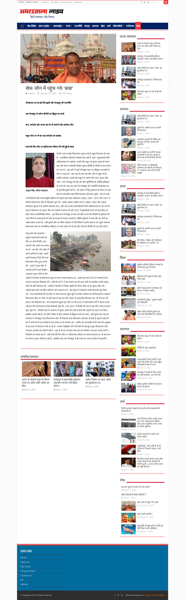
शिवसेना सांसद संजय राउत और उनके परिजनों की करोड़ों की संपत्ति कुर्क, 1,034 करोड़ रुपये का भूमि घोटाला (150, 463)
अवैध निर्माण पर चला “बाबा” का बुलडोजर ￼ (98, 381)
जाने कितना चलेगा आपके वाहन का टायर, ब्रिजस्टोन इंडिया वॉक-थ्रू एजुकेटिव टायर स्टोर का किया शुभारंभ (149, 422)
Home (22, 26)
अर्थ (109, 26)
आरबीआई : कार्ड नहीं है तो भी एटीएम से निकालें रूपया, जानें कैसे (149, 448)
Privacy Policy (66, 2)
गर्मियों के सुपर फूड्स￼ (146, 347)
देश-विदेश (31, 26)
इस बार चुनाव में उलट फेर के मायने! (135, 487)
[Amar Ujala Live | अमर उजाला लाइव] (41, 13)
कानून (87, 26)
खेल (103, 26)
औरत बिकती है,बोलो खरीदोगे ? (133, 494)
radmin (31, 93)
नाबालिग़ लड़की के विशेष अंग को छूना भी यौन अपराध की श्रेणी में (149, 142)
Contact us (78, 2)
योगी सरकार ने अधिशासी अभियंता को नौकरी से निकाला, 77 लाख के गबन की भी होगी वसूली (149, 169)
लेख (138, 26)
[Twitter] (145, 2)
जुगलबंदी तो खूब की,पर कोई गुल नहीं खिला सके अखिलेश (150, 526)
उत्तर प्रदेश (43, 26)
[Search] (166, 2)
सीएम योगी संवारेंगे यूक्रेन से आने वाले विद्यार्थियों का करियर (149, 312)
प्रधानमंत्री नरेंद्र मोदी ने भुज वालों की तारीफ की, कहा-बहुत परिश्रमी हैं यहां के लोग (149, 362)
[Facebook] (141, 2)
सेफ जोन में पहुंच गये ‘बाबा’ (148, 502)
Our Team (55, 2)
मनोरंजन (130, 26)
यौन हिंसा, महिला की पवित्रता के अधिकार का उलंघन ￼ (149, 241)
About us (45, 2)
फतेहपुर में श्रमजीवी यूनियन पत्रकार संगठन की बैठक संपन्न (67, 382)
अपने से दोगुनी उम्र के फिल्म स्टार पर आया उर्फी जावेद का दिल (35, 382)
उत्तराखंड (57, 26)
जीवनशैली (117, 26)
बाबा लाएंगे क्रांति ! (144, 514)
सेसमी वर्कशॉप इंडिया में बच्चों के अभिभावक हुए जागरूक (150, 265)
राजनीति (78, 26)
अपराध (95, 26)
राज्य (68, 26)
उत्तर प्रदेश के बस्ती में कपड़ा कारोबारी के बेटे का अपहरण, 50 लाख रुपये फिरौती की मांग (149, 155)
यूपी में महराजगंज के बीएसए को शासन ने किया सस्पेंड (149, 289)
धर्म (22, 580)
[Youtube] (148, 2)
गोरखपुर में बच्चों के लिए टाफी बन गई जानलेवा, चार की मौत (149, 373)
